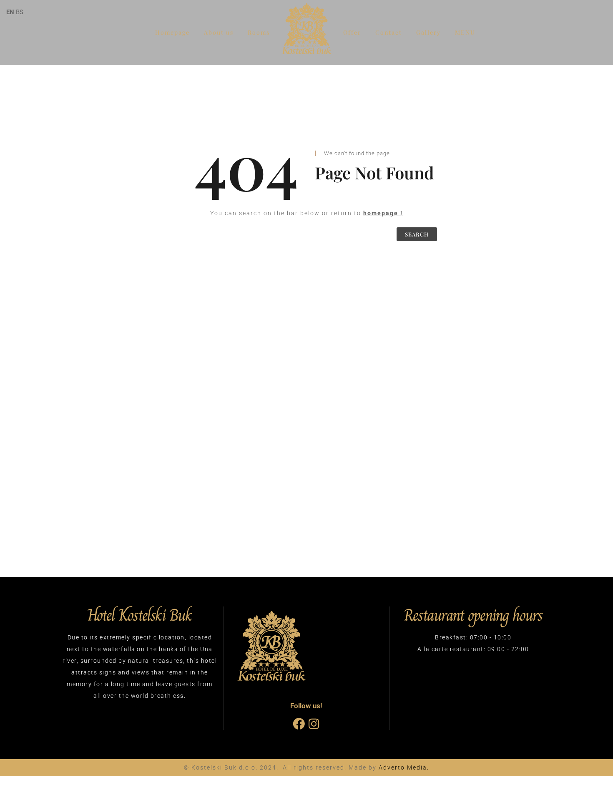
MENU (465, 32)
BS (19, 12)
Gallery (428, 32)
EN (10, 12)
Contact (388, 32)
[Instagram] (314, 724)
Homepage (172, 32)
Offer (352, 32)
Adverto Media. (404, 767)
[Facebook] (299, 724)
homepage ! (383, 213)
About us (219, 32)
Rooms (259, 32)
